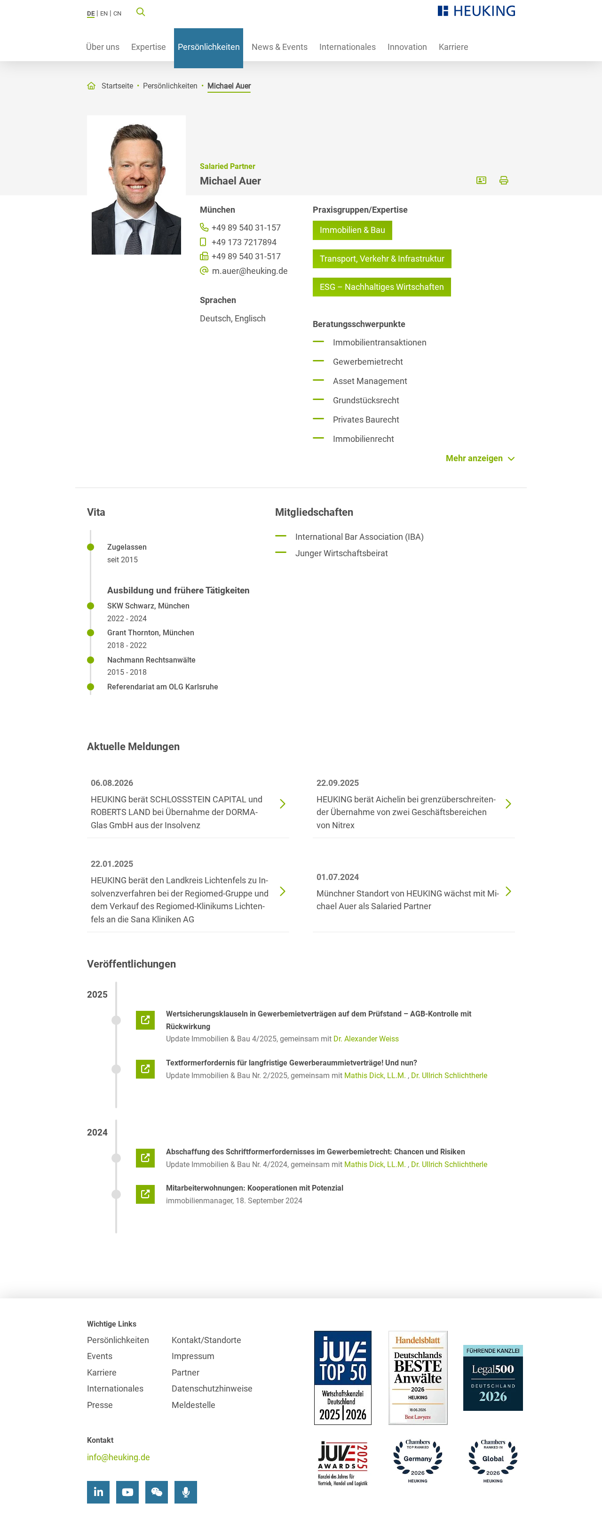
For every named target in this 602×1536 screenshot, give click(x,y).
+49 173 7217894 (243, 242)
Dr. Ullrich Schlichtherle (449, 1075)
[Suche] (140, 11)
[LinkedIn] (98, 1492)
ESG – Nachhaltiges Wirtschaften (382, 287)
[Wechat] (156, 1492)
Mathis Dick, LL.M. (375, 1075)
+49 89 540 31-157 (245, 227)
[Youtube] (127, 1492)
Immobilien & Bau (352, 230)
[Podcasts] (185, 1492)
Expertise (148, 47)
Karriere (453, 47)
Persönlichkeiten (209, 47)
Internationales (347, 47)
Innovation (407, 47)
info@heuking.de (118, 1457)
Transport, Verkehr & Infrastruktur (382, 259)
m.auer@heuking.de (249, 271)
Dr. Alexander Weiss (366, 1038)
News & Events (280, 47)
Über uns (102, 47)
